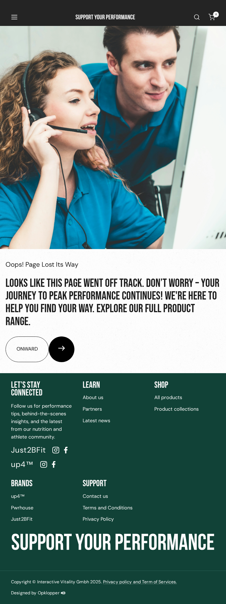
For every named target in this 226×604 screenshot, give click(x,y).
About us (93, 397)
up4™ (18, 496)
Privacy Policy (98, 519)
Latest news (96, 420)
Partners (92, 409)
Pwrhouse (22, 507)
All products (168, 397)
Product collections (176, 409)
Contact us (95, 496)
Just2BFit (22, 519)
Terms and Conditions (108, 507)
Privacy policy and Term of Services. (140, 582)
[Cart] (211, 17)
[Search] (196, 17)
